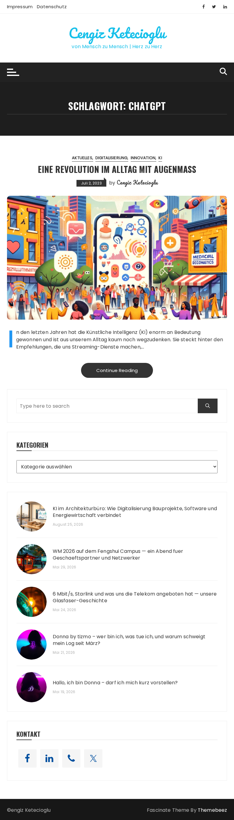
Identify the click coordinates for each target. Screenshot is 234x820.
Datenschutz (52, 6)
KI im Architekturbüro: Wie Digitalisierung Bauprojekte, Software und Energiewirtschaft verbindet (135, 512)
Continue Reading (117, 370)
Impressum (20, 6)
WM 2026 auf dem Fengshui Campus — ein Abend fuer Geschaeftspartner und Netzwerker (118, 554)
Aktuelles (82, 158)
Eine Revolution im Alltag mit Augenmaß (117, 169)
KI (160, 158)
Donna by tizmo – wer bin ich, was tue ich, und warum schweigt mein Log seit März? (129, 640)
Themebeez (212, 810)
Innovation (143, 158)
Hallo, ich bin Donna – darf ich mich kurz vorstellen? (115, 682)
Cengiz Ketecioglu (117, 33)
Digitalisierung (111, 158)
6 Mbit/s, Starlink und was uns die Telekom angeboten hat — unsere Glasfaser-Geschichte (135, 597)
